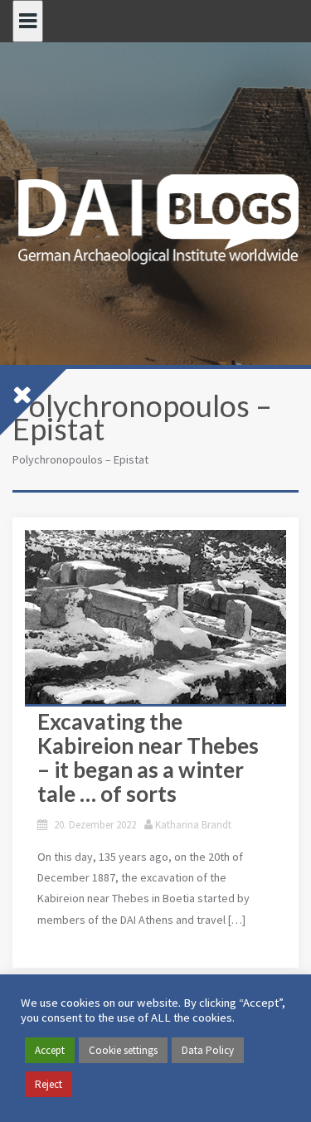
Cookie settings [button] (123, 1050)
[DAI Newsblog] (155, 213)
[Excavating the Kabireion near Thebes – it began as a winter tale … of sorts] (155, 617)
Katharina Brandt (193, 825)
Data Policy (208, 1050)
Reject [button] (48, 1084)
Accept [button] (50, 1050)
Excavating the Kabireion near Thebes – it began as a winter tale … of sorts (148, 757)
